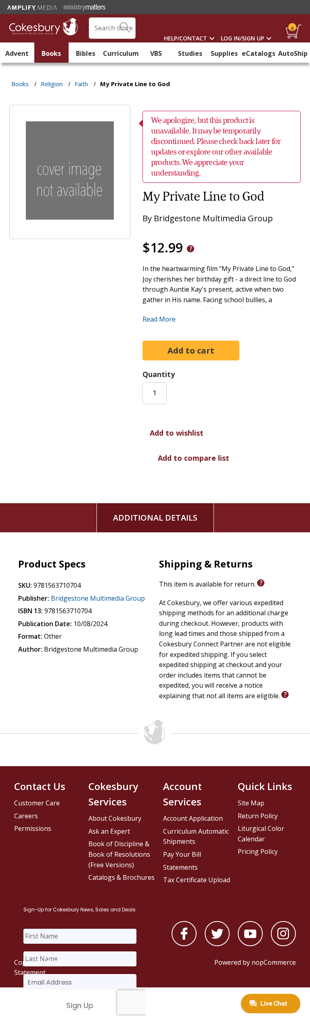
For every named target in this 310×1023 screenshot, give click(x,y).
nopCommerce (273, 962)
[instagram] (283, 943)
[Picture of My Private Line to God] (70, 233)
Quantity (158, 374)
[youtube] (250, 943)
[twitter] (217, 943)
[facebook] (184, 943)
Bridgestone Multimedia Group (98, 598)
